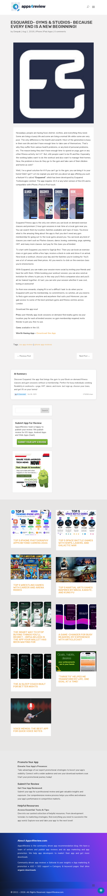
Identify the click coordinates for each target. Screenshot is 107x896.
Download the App (46, 333)
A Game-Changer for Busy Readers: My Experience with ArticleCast (75, 637)
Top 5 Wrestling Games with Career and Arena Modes (28, 587)
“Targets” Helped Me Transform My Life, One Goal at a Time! (73, 679)
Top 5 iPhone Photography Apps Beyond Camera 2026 (30, 541)
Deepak (17, 31)
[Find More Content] (101, 890)
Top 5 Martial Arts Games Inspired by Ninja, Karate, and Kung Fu (75, 590)
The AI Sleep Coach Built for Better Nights (29, 685)
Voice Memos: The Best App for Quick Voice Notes (30, 730)
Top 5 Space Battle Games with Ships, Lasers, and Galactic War (75, 543)
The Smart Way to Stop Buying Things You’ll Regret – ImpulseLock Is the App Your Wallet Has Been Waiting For (29, 637)
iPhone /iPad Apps (44, 31)
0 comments (60, 31)
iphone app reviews (43, 344)
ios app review (26, 344)
